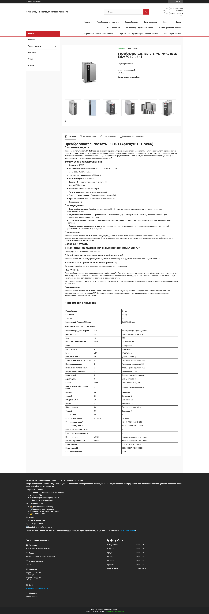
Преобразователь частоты (108, 22)
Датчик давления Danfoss (170, 28)
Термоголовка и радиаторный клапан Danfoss (138, 34)
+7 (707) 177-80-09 (35, 524)
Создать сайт (31, 2)
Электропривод (150, 22)
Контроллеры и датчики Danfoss (139, 28)
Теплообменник (131, 22)
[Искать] (146, 12)
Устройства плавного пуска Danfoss (98, 34)
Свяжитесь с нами (127, 530)
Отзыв (30, 59)
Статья (31, 65)
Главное (31, 40)
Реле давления (113, 28)
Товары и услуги (34, 46)
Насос (178, 22)
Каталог (87, 22)
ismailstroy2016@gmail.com (37, 588)
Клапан (166, 22)
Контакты (32, 52)
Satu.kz (115, 609)
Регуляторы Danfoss (172, 34)
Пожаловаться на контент (115, 612)
